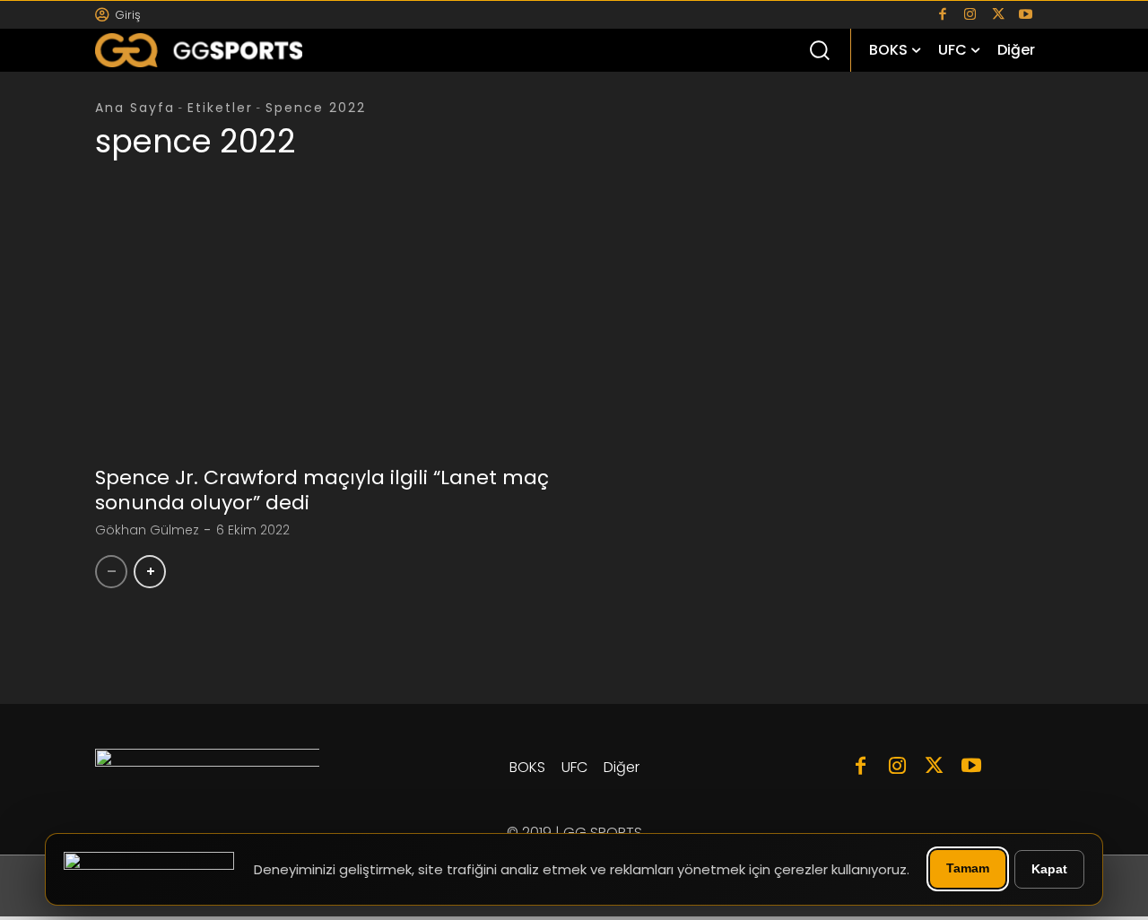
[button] (818, 49)
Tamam (967, 868)
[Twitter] (997, 14)
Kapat (1049, 869)
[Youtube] (1025, 14)
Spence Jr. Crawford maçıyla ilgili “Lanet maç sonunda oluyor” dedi (322, 490)
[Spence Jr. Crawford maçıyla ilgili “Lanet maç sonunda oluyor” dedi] (328, 337)
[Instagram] (970, 14)
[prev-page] (111, 571)
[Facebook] (942, 14)
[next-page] (150, 571)
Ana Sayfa (135, 108)
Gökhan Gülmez (147, 530)
